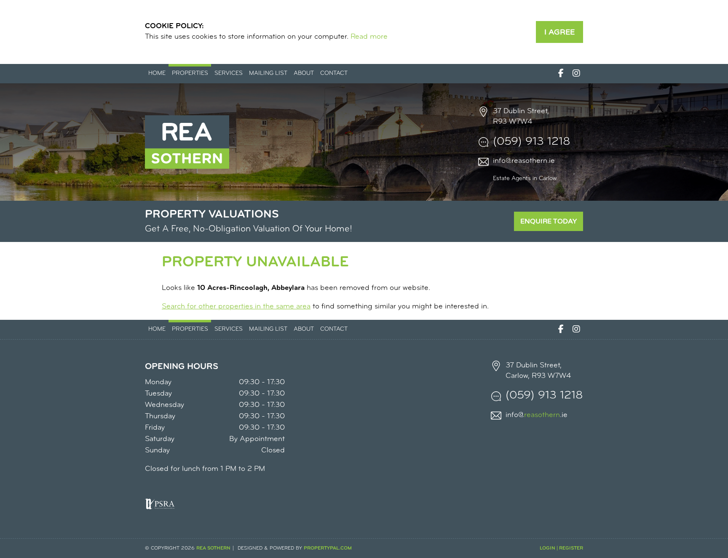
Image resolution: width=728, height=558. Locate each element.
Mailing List (268, 73)
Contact (334, 73)
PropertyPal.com (328, 548)
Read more (369, 37)
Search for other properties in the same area (236, 307)
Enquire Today (548, 221)
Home (157, 73)
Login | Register (561, 548)
